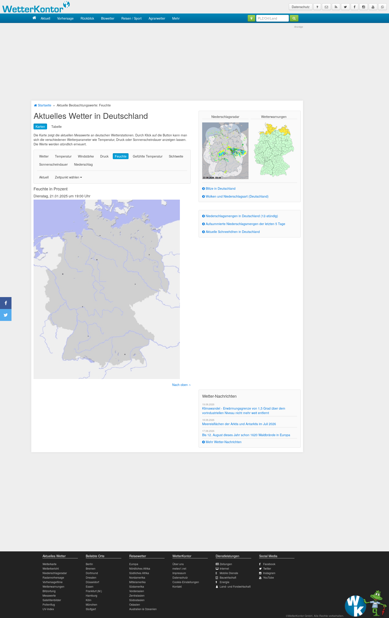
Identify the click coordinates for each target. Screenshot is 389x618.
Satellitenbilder (52, 600)
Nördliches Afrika (139, 568)
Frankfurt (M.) (94, 591)
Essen (89, 586)
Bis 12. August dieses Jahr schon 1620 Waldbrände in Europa (246, 435)
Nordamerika (137, 577)
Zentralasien (137, 595)
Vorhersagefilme (53, 582)
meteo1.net (179, 568)
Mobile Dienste (229, 573)
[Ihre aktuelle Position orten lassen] (251, 18)
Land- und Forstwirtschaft (235, 586)
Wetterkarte (50, 564)
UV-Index (48, 609)
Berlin (89, 564)
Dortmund (92, 573)
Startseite (44, 105)
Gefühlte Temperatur (148, 156)
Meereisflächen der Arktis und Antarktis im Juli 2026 (239, 424)
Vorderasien (136, 591)
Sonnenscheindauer (53, 164)
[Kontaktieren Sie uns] (326, 6)
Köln (88, 600)
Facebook (269, 564)
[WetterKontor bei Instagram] (363, 6)
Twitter (267, 568)
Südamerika (136, 586)
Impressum (179, 573)
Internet (224, 568)
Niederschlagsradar (55, 573)
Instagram (269, 573)
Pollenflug (49, 604)
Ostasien (134, 604)
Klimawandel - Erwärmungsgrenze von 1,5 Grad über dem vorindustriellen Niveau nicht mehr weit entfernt (243, 410)
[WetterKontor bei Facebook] (354, 6)
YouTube (268, 577)
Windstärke (86, 156)
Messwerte (49, 595)
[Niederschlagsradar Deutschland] (225, 150)
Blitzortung (49, 591)
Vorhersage (65, 18)
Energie (224, 582)
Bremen (90, 568)
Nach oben (180, 384)
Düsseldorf (92, 582)
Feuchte (121, 156)
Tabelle (56, 126)
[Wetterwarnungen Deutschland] (274, 149)
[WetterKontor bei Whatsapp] (382, 6)
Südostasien (137, 600)
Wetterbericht (51, 568)
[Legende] (317, 6)
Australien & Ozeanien (143, 609)
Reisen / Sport (131, 18)
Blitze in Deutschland (220, 188)
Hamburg (91, 595)
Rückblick (87, 18)
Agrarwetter (157, 18)
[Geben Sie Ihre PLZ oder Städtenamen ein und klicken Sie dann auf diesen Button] (294, 18)
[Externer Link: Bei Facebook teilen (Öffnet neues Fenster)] (5, 303)
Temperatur (63, 156)
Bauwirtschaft (228, 577)
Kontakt (177, 586)
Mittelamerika (137, 582)
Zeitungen (226, 564)
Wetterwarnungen (53, 586)
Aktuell (45, 18)
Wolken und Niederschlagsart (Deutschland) (237, 196)
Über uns (178, 564)
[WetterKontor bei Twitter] (345, 6)
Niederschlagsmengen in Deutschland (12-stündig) (241, 216)
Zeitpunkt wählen (67, 177)
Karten (40, 126)
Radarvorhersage (53, 577)
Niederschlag (83, 164)
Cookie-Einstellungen (185, 582)
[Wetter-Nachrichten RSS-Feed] (336, 6)
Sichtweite (176, 156)
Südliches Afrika (139, 573)
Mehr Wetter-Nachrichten (223, 442)
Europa (133, 564)
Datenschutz (301, 7)
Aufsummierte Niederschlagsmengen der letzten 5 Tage (245, 223)
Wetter (44, 156)
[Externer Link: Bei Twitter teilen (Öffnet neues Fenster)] (5, 315)
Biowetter (107, 18)
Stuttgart (91, 609)
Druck (104, 156)
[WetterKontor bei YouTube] (373, 6)
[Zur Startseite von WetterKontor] (34, 18)
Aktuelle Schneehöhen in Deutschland (232, 231)
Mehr (176, 18)
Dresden (91, 577)
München (91, 604)
